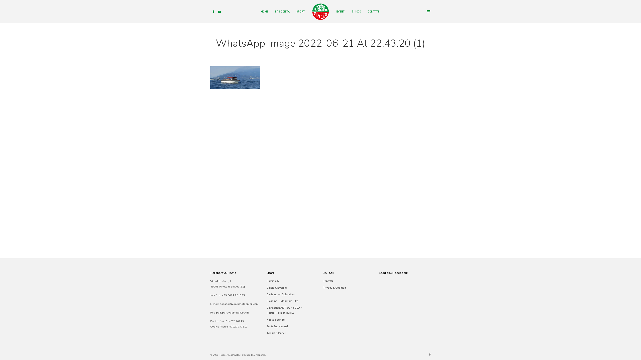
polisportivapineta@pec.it (232, 312)
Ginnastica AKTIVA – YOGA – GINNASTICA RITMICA (284, 310)
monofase (261, 354)
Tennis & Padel (276, 333)
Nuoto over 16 (276, 319)
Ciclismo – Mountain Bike (282, 301)
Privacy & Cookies (334, 287)
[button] (429, 12)
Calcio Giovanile (277, 287)
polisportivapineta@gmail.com (239, 304)
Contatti (328, 281)
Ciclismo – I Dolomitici (280, 294)
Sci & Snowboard (277, 326)
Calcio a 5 (273, 281)
